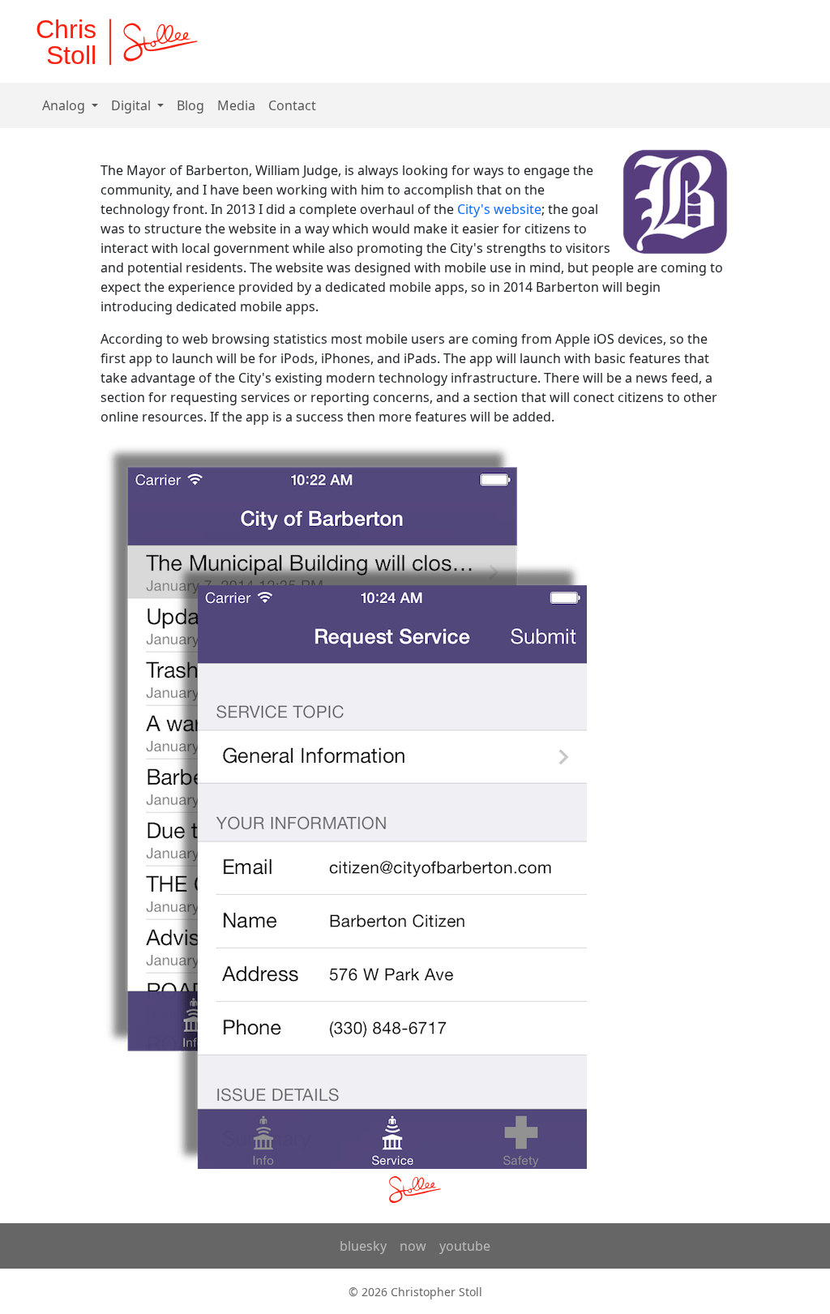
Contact (292, 105)
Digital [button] (132, 105)
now (413, 1246)
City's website (499, 209)
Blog (190, 105)
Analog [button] (65, 105)
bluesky (363, 1246)
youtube (464, 1246)
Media (236, 105)
